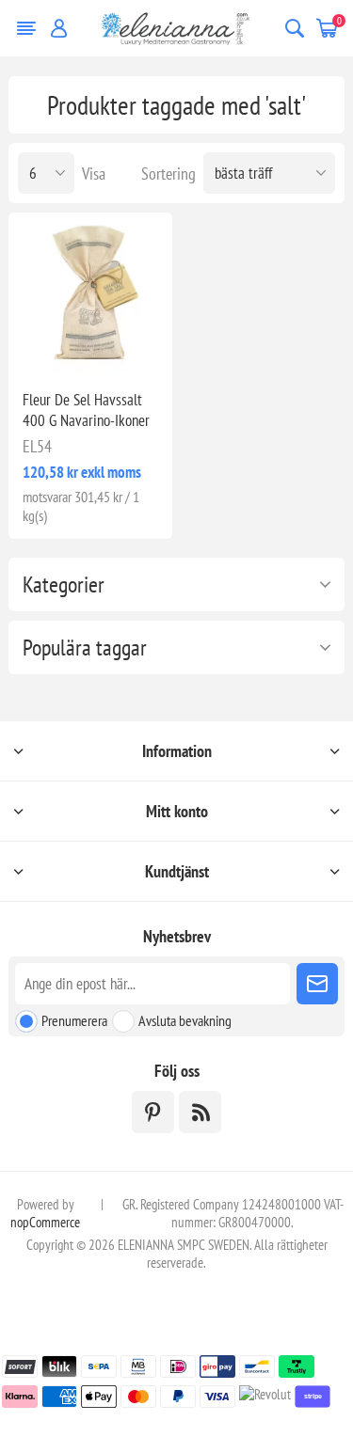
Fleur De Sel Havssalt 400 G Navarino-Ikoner (86, 410)
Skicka (317, 983)
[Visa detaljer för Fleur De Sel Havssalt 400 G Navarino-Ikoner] (89, 294)
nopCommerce (45, 1222)
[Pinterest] (153, 1112)
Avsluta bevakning (185, 1020)
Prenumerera (74, 1020)
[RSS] (200, 1112)
